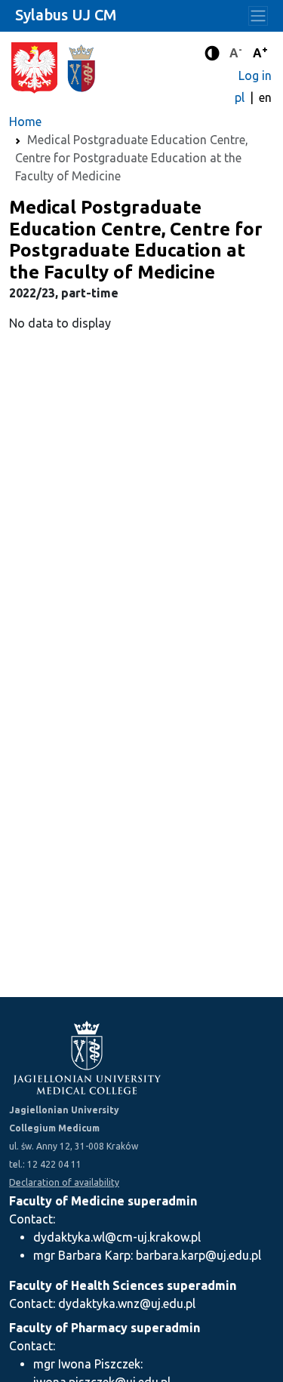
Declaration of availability (64, 1182)
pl (241, 97)
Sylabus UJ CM (65, 14)
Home (25, 121)
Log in (255, 75)
